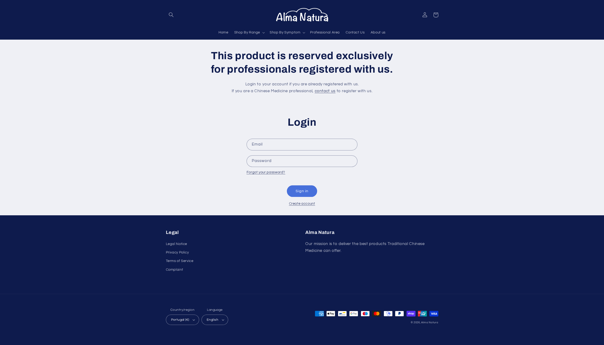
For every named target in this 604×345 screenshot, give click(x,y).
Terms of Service (179, 261)
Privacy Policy (177, 252)
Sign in (302, 191)
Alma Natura (429, 322)
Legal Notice (176, 244)
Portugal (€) (180, 319)
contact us (325, 91)
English (212, 319)
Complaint (174, 269)
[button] (171, 14)
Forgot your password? (266, 172)
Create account (302, 203)
